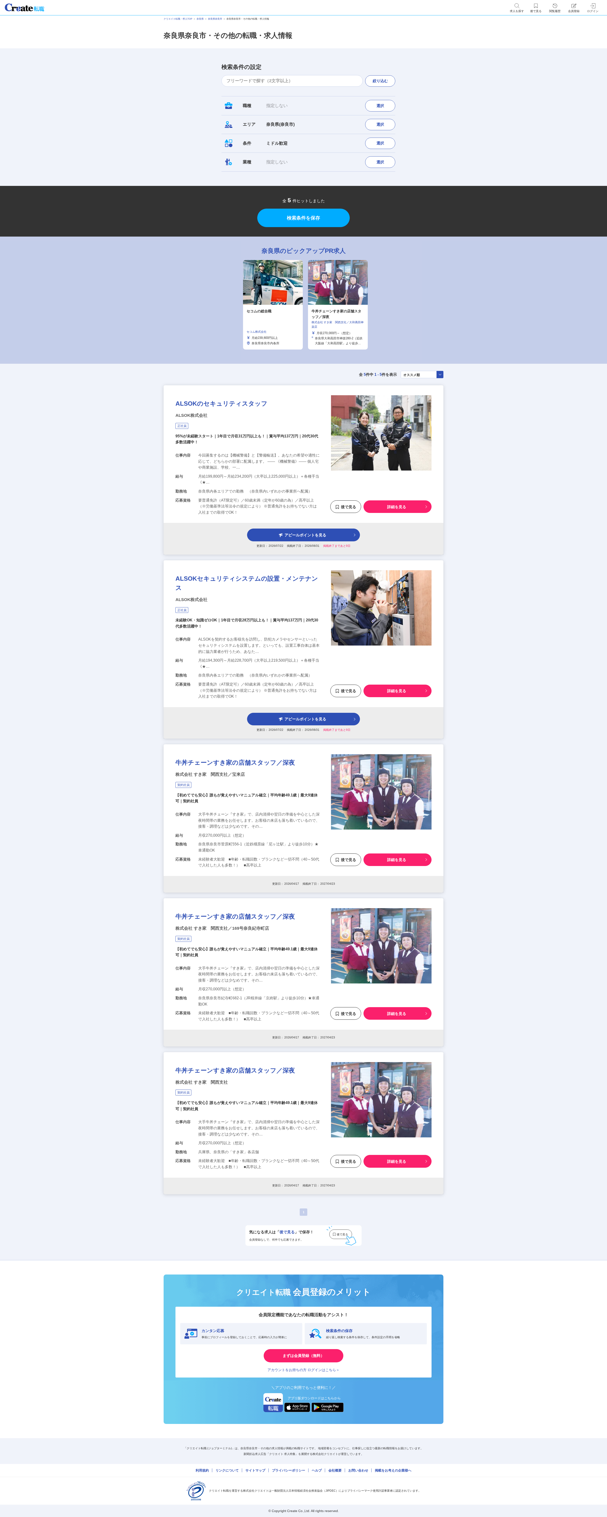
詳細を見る (396, 507)
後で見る (348, 507)
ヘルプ (317, 1470)
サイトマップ (255, 1470)
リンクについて (227, 1470)
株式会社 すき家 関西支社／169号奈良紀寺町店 (222, 928)
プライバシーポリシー (288, 1470)
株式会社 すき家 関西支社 (201, 1082)
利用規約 (202, 1470)
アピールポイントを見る (305, 535)
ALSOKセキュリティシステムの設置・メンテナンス (246, 583)
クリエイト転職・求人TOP (178, 19)
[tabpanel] (273, 305)
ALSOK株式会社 (191, 415)
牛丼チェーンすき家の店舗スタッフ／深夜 (235, 762)
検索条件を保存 (303, 217)
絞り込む (380, 81)
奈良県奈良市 (215, 19)
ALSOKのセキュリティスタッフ (221, 403)
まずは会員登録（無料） (303, 1356)
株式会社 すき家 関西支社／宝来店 (210, 774)
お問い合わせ (358, 1470)
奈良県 (200, 19)
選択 (380, 106)
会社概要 (335, 1470)
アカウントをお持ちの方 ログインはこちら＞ (303, 1370)
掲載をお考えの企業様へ (393, 1470)
